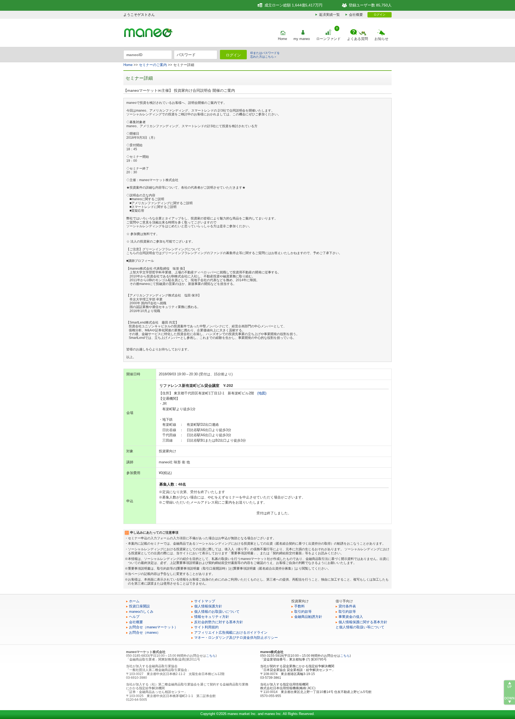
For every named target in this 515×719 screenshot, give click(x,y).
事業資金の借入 (351, 617)
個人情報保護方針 (208, 606)
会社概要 (356, 15)
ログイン (379, 14)
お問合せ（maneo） (144, 632)
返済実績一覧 (329, 15)
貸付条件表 (347, 606)
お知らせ (381, 39)
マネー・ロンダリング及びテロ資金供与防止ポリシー (236, 638)
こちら (211, 656)
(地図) (261, 393)
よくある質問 (357, 39)
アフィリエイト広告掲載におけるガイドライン (230, 632)
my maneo (301, 39)
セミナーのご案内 (153, 65)
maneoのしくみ (141, 612)
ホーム (134, 601)
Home (282, 39)
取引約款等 (303, 612)
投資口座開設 (139, 606)
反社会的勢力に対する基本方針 (218, 622)
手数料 (299, 606)
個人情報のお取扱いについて (217, 612)
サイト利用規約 (206, 627)
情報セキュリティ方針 (211, 617)
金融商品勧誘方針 (308, 617)
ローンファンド (328, 39)
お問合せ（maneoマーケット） (153, 627)
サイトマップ (204, 601)
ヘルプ (134, 617)
